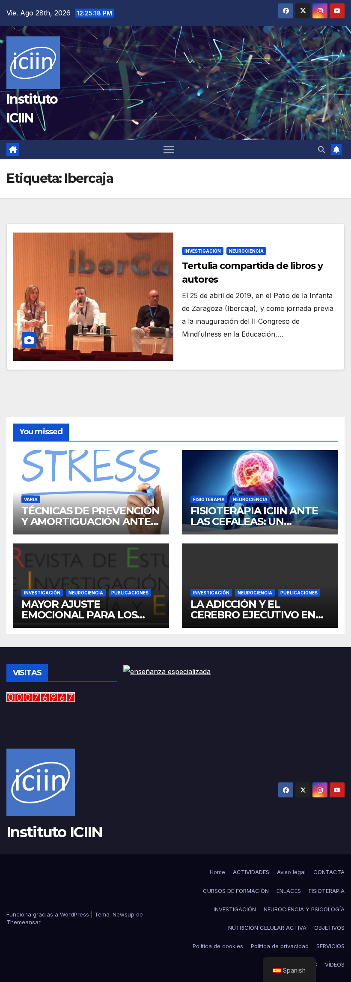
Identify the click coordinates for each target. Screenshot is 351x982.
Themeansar (23, 922)
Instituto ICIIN (54, 832)
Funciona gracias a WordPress (48, 914)
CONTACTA (329, 872)
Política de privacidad (280, 946)
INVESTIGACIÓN (202, 251)
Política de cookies (218, 946)
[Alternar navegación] (168, 149)
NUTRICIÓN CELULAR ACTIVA (267, 927)
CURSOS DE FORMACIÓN (236, 890)
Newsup (123, 914)
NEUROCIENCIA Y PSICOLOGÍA (304, 909)
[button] (321, 149)
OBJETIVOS (329, 927)
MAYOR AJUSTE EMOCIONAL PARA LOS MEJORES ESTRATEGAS (80, 615)
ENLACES (289, 890)
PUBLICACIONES (130, 592)
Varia (31, 499)
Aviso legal (291, 872)
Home (217, 872)
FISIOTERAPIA (209, 499)
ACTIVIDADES (251, 872)
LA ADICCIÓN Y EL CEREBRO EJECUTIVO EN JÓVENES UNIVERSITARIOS (257, 615)
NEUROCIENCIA (246, 251)
